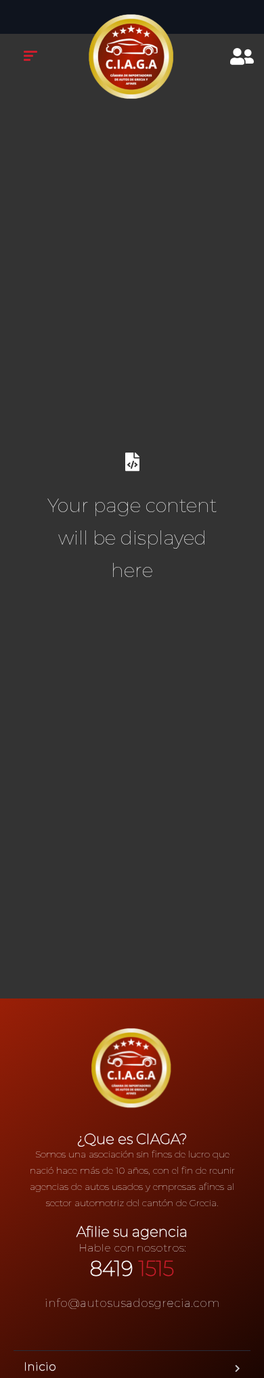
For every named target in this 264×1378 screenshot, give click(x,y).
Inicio (40, 1366)
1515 (132, 1268)
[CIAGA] (132, 57)
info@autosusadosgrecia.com (132, 1303)
